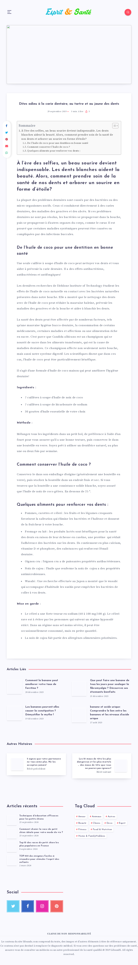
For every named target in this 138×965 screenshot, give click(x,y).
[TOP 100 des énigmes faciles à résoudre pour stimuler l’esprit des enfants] (12, 860)
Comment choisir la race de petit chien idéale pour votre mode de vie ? (41, 830)
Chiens (96, 823)
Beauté (82, 823)
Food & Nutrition (102, 829)
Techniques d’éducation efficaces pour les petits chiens (38, 817)
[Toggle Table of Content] (114, 126)
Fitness (82, 829)
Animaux (96, 816)
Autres (111, 816)
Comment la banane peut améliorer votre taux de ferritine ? (41, 684)
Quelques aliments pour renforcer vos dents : (54, 150)
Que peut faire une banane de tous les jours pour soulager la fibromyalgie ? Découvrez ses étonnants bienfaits (109, 686)
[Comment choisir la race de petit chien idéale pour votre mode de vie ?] (12, 833)
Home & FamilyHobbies (91, 836)
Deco (110, 823)
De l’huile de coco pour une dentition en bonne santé (57, 143)
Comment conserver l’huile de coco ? (48, 147)
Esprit (122, 823)
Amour (82, 816)
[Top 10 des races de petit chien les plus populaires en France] (12, 846)
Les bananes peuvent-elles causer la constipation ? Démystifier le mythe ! (42, 711)
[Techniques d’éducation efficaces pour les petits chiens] (12, 819)
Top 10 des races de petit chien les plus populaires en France (39, 844)
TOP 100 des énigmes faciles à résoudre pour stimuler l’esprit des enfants (39, 859)
